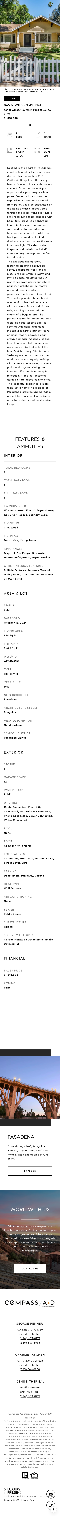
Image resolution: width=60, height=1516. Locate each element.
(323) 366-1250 (30, 1369)
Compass (22, 1424)
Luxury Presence (45, 1496)
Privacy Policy (28, 1500)
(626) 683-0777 (30, 1338)
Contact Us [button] (30, 1268)
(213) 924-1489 (30, 1392)
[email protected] (30, 1387)
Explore (30, 1171)
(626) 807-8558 (30, 1342)
